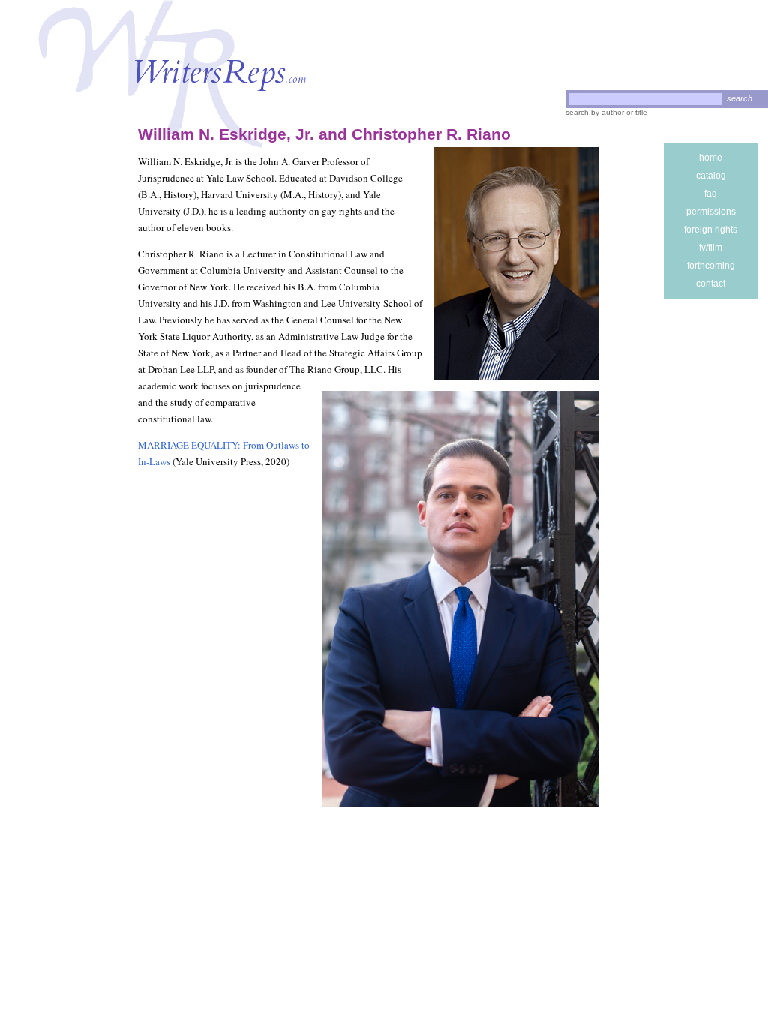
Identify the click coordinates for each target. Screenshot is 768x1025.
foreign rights (710, 229)
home (710, 157)
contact (710, 283)
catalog (711, 175)
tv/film (710, 247)
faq (710, 193)
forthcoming (711, 265)
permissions (711, 211)
